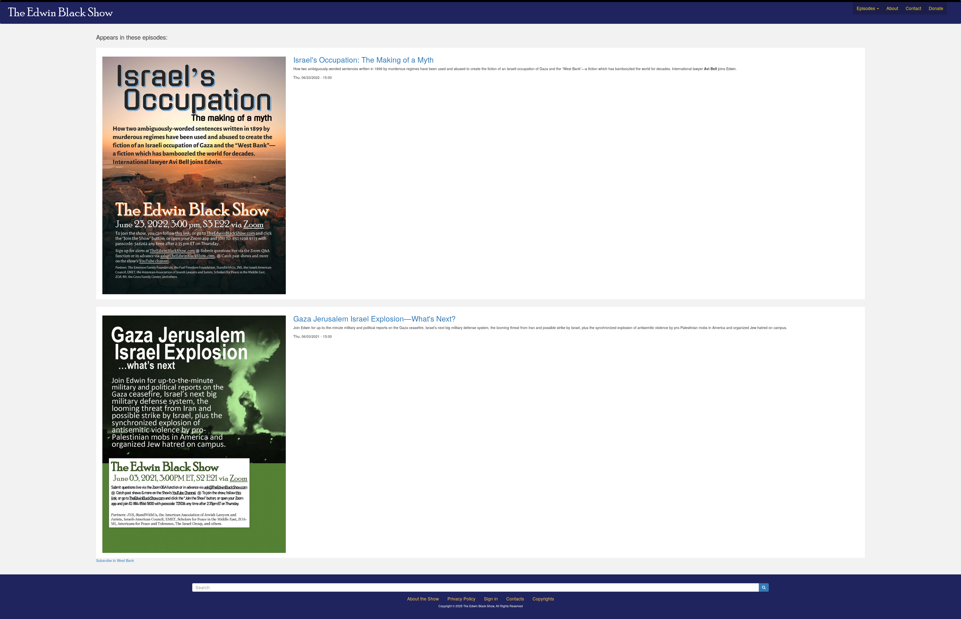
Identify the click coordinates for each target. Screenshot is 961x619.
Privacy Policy (461, 598)
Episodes (866, 8)
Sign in (491, 598)
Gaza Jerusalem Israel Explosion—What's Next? (374, 318)
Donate (936, 8)
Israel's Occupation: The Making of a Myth (363, 59)
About (892, 8)
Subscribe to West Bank (115, 560)
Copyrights (543, 598)
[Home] (62, 13)
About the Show (423, 598)
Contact (913, 8)
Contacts (515, 598)
